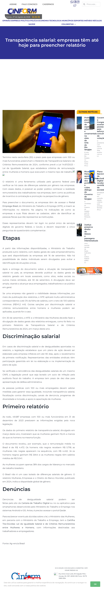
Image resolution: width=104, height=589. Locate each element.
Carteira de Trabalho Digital (35, 503)
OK (95, 584)
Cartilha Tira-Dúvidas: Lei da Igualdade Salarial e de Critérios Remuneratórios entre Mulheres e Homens (39, 524)
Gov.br (62, 510)
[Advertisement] (52, 86)
